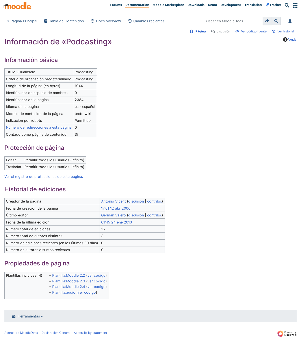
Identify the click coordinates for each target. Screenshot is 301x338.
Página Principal (24, 21)
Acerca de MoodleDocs (21, 332)
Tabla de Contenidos (66, 21)
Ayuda (292, 39)
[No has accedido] (291, 21)
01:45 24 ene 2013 (116, 222)
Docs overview (108, 21)
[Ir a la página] (267, 21)
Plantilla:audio (63, 292)
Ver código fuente (254, 31)
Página (200, 31)
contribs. (154, 201)
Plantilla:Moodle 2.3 (68, 281)
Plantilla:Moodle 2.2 (68, 275)
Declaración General (55, 332)
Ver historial (285, 31)
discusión (223, 31)
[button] (295, 5)
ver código (96, 275)
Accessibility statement (90, 332)
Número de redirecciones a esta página (39, 127)
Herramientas (29, 316)
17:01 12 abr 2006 (115, 208)
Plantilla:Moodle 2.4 (68, 286)
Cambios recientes (148, 21)
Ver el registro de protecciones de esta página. (43, 176)
